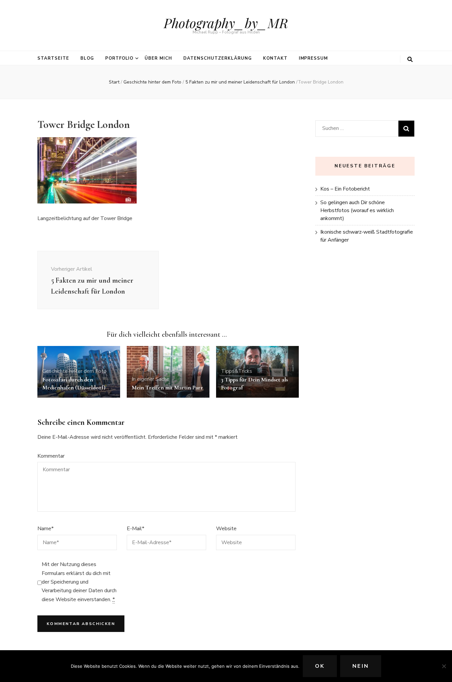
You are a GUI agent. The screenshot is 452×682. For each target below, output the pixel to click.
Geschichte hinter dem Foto (152, 82)
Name (45, 528)
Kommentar (51, 456)
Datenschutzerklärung (217, 58)
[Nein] (443, 666)
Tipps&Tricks (236, 371)
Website (226, 528)
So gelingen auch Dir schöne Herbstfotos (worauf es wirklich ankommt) (357, 210)
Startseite (53, 58)
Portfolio (119, 58)
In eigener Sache (150, 379)
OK (320, 666)
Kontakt (275, 58)
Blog (87, 58)
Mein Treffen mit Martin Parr (167, 387)
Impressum (313, 58)
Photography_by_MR (226, 22)
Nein (360, 666)
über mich (158, 58)
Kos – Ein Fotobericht (345, 189)
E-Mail (135, 528)
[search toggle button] (410, 59)
